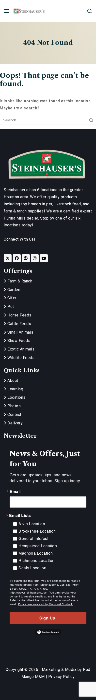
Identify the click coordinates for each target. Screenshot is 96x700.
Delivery (14, 423)
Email (15, 491)
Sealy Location (32, 568)
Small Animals (19, 332)
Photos (13, 406)
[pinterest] (26, 258)
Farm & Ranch (19, 281)
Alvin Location (31, 523)
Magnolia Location (35, 553)
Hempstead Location (37, 545)
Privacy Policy (61, 676)
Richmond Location (36, 560)
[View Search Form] (89, 11)
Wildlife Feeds (20, 357)
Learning (14, 389)
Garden (13, 289)
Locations (16, 397)
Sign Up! (48, 618)
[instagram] (35, 258)
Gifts (11, 298)
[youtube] (44, 258)
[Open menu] (7, 11)
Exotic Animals (20, 349)
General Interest (33, 538)
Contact (13, 414)
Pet (10, 306)
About (12, 380)
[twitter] (8, 258)
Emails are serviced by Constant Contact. (45, 604)
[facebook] (17, 258)
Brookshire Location (37, 531)
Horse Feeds (19, 315)
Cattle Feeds (18, 323)
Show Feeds (18, 340)
